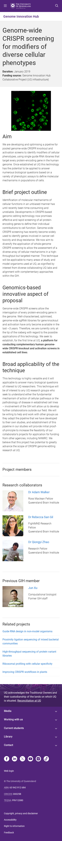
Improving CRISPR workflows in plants (24, 671)
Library (8, 736)
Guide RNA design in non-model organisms (27, 631)
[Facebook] (6, 759)
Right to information (14, 826)
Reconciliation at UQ (29, 700)
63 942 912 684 (18, 787)
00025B (17, 794)
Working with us (13, 719)
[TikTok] (46, 759)
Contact (8, 745)
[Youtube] (30, 759)
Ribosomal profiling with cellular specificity (27, 663)
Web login (9, 771)
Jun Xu (32, 588)
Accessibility (10, 819)
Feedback (9, 832)
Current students (14, 728)
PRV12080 (17, 800)
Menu (5, 6)
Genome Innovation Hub (21, 16)
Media (7, 711)
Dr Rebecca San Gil (40, 517)
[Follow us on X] (22, 759)
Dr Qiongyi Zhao (38, 542)
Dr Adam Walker (39, 492)
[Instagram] (38, 759)
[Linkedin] (14, 759)
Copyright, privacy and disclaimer (21, 813)
